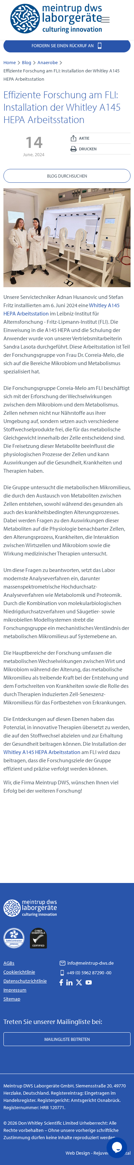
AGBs (8, 963)
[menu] (105, 20)
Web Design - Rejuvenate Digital (98, 1153)
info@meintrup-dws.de (90, 963)
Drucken (87, 148)
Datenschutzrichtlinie (25, 981)
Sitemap (11, 999)
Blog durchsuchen (67, 176)
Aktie (83, 138)
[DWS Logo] (56, 20)
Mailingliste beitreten (67, 1039)
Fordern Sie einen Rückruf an (63, 45)
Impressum (14, 990)
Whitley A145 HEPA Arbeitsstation (42, 752)
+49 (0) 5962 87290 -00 (88, 973)
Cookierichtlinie (19, 972)
